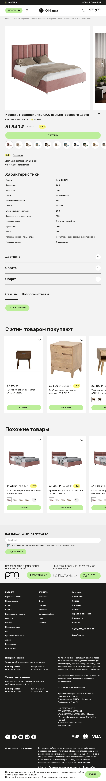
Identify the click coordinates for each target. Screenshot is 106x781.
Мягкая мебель (11, 601)
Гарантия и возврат (81, 614)
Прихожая (43, 610)
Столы (8, 605)
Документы (77, 618)
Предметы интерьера (14, 635)
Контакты (77, 592)
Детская (42, 623)
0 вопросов (18, 155)
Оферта (42, 767)
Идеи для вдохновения (83, 629)
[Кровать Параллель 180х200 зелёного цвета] (86, 145)
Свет (7, 631)
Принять (93, 774)
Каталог (9, 592)
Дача (41, 618)
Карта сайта (89, 767)
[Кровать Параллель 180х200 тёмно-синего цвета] (76, 145)
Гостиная (43, 597)
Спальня (42, 605)
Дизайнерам (78, 635)
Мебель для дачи (12, 627)
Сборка (75, 610)
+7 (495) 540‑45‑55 (91, 2)
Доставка (76, 605)
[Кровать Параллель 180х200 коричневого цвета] (28, 145)
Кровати (9, 618)
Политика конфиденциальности (64, 767)
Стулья (8, 610)
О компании (77, 597)
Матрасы (9, 623)
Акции (8, 640)
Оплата (75, 601)
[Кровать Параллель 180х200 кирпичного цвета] (95, 145)
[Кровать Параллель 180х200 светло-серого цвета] (57, 145)
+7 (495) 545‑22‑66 (39, 692)
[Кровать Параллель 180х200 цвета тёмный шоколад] (47, 145)
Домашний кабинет (47, 614)
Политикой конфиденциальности (34, 545)
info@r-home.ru (37, 667)
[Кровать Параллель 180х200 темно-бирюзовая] (66, 145)
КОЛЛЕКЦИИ (10, 648)
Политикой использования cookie (58, 777)
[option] (23, 374)
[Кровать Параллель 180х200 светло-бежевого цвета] (19, 145)
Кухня (41, 601)
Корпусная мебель (13, 597)
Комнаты (43, 592)
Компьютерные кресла (15, 614)
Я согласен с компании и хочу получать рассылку (43, 545)
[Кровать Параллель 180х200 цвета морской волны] (38, 145)
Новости (76, 622)
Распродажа (10, 644)
